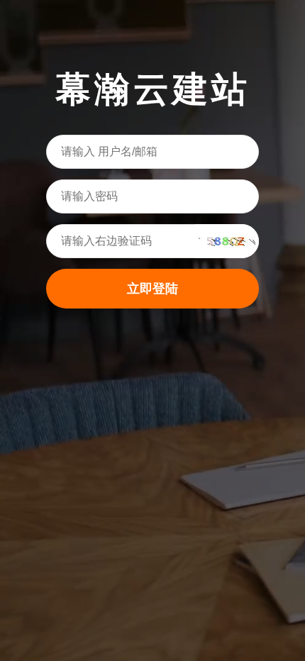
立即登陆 (152, 289)
